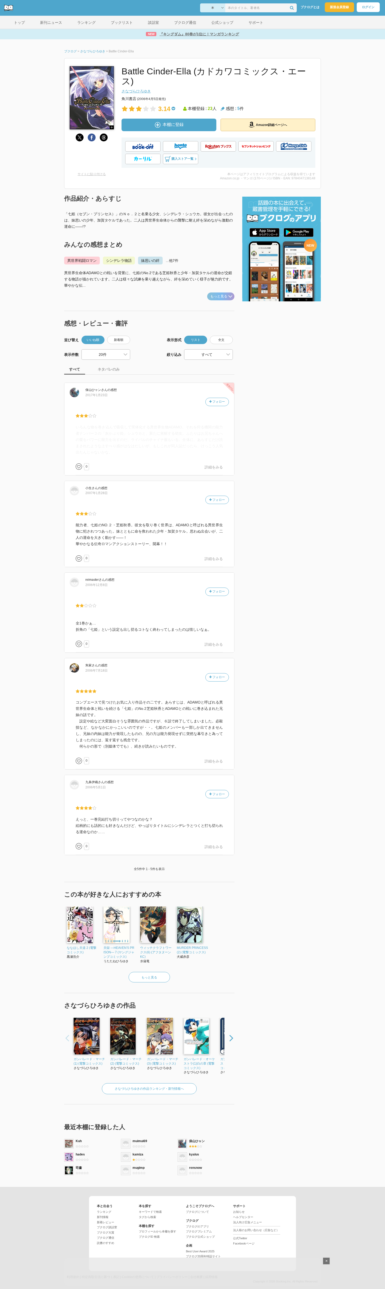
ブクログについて (197, 1211)
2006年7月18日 (96, 670)
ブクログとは (310, 7)
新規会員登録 (339, 7)
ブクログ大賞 (105, 1232)
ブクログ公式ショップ (200, 1236)
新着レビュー (105, 1222)
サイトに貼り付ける (92, 174)
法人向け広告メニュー (247, 1222)
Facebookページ (244, 1243)
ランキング (104, 1211)
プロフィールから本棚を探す (157, 1231)
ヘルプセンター (243, 1217)
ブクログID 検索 (149, 1236)
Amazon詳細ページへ (271, 125)
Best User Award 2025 (200, 1251)
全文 (221, 340)
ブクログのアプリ (197, 1226)
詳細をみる (214, 467)
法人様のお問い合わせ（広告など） (256, 1230)
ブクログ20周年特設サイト (203, 1256)
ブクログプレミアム (199, 1231)
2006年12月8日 (96, 585)
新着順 (118, 340)
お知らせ (239, 1211)
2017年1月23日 (96, 395)
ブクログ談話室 (107, 1227)
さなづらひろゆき (136, 91)
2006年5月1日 (95, 787)
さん (96, 390)
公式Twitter (240, 1238)
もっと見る (218, 296)
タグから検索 (147, 1217)
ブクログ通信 (105, 1237)
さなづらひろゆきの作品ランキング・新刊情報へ (149, 1089)
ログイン (368, 7)
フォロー (218, 401)
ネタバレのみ (109, 369)
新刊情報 (102, 1217)
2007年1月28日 (96, 493)
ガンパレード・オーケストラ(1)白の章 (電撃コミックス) (199, 1063)
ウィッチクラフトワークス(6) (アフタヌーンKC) (156, 952)
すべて (74, 369)
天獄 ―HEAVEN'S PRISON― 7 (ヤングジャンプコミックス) (118, 952)
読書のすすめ (105, 1242)
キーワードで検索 (150, 1211)
